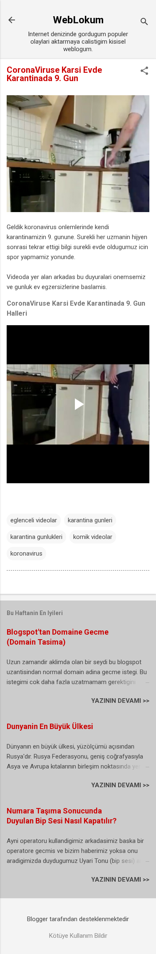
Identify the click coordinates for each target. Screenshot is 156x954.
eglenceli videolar (33, 520)
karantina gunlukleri (36, 537)
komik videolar (92, 537)
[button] (144, 71)
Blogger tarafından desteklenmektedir (78, 919)
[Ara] (144, 22)
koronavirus (26, 553)
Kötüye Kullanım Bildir (78, 935)
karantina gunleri (90, 520)
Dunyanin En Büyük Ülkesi (50, 726)
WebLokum (78, 20)
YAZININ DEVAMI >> (120, 700)
